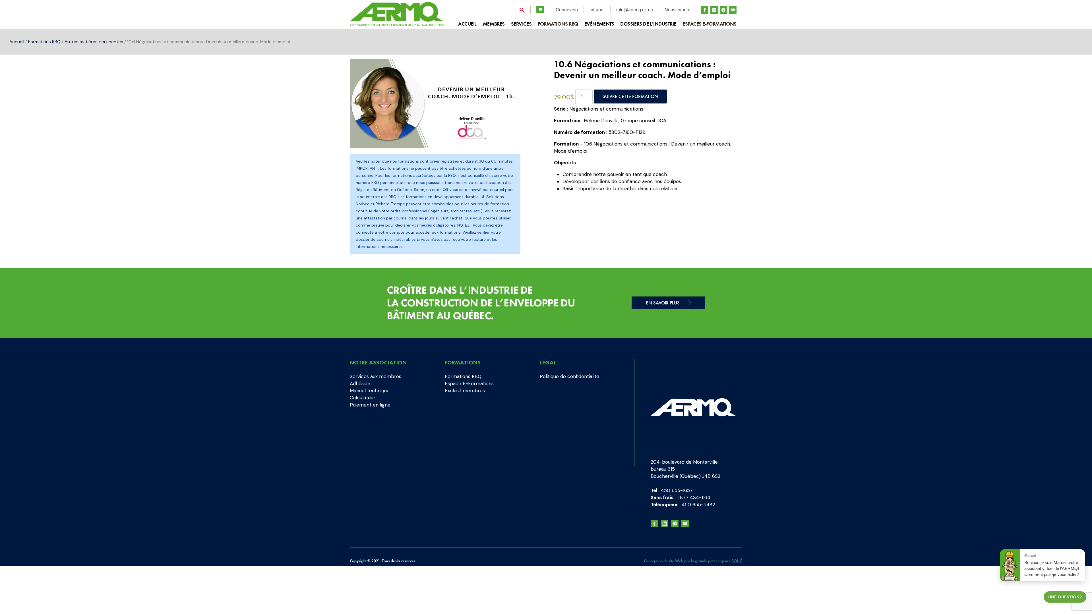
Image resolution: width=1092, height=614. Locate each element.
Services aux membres (375, 376)
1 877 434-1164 (693, 497)
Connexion (567, 9)
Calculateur (362, 398)
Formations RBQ (558, 23)
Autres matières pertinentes (94, 42)
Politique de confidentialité (569, 376)
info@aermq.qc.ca (634, 9)
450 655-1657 (677, 490)
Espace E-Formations (469, 383)
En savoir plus (663, 303)
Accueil (16, 42)
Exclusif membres (465, 390)
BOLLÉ (736, 560)
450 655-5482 (698, 504)
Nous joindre (677, 9)
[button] (528, 69)
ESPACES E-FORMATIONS (709, 23)
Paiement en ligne (370, 405)
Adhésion (360, 383)
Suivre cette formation (630, 96)
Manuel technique (370, 390)
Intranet (597, 9)
